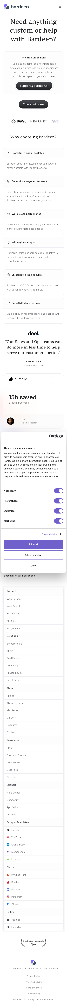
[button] (60, 7)
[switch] (58, 500)
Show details (49, 534)
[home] (16, 7)
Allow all (33, 544)
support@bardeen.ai (34, 85)
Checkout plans (33, 104)
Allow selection (33, 555)
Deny (33, 565)
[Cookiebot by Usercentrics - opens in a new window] (49, 436)
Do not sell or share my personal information (33, 999)
